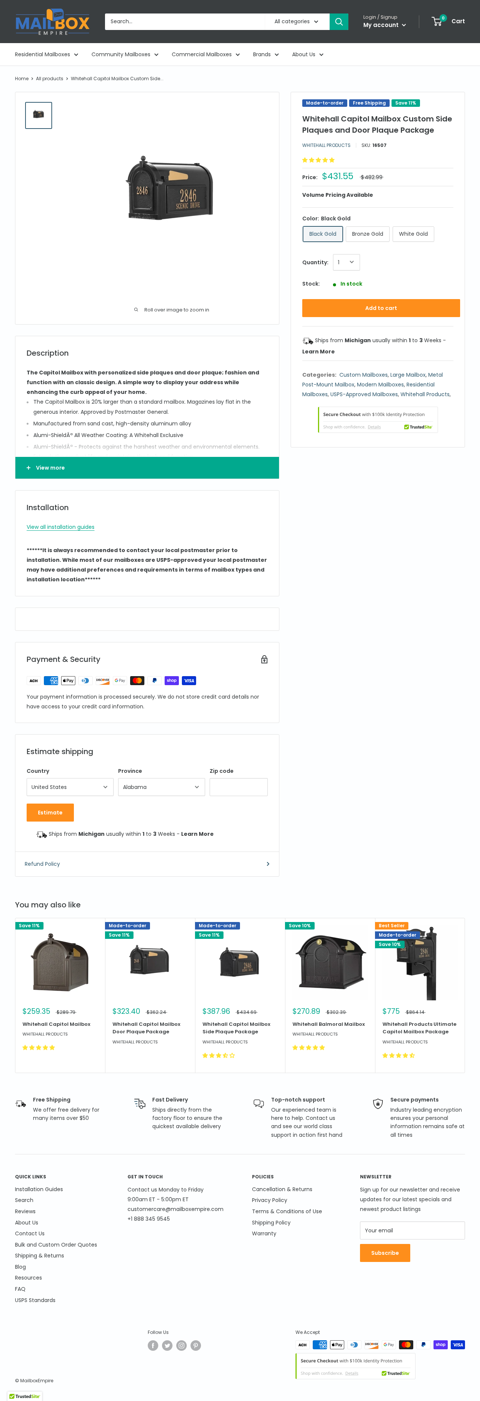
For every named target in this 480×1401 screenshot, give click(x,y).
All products (49, 78)
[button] (319, 159)
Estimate (50, 812)
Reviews (25, 1211)
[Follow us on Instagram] (181, 1345)
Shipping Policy (271, 1222)
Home (21, 78)
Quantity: (315, 262)
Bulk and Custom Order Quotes (56, 1244)
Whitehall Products (326, 145)
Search (24, 1200)
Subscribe (385, 1253)
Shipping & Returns (39, 1255)
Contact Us (30, 1233)
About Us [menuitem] (303, 54)
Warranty (264, 1233)
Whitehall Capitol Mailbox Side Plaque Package (236, 1028)
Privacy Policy (269, 1200)
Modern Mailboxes (380, 384)
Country (38, 771)
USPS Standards (35, 1300)
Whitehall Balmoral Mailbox (328, 1024)
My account (381, 25)
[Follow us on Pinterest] (195, 1345)
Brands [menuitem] (262, 54)
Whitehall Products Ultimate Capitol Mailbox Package (419, 1028)
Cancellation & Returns (282, 1189)
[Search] (339, 21)
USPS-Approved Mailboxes (364, 394)
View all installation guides (60, 527)
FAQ (20, 1289)
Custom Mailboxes (363, 374)
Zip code (222, 771)
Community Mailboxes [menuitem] (121, 54)
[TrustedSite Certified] (378, 419)
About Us (26, 1222)
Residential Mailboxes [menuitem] (42, 54)
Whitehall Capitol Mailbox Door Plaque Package (146, 1028)
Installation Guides (39, 1189)
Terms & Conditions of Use (287, 1211)
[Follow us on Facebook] (153, 1345)
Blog (20, 1267)
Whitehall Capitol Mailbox (56, 1024)
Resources (28, 1277)
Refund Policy (42, 864)
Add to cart (381, 308)
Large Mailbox (408, 374)
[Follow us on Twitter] (167, 1345)
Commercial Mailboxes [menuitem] (202, 54)
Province (130, 771)
